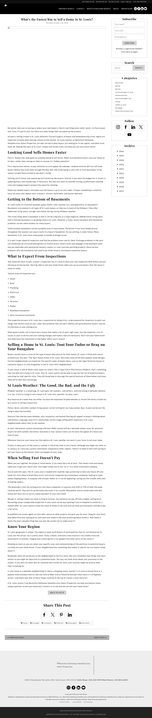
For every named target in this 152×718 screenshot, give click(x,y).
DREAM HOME (127, 9)
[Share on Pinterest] (61, 615)
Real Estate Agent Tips (123, 98)
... (92, 623)
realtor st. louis (120, 105)
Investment (47, 623)
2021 (121, 173)
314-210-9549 (141, 1)
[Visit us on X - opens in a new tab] (141, 127)
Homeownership (121, 95)
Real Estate (85, 623)
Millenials (59, 623)
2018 (121, 186)
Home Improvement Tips (124, 111)
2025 (121, 155)
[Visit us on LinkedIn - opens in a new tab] (142, 8)
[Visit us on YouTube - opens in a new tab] (145, 8)
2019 (121, 182)
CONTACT (80, 9)
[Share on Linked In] (70, 615)
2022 (121, 169)
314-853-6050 (121, 680)
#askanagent (72, 623)
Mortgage (35, 623)
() (88, 1)
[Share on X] (53, 615)
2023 (121, 164)
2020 (121, 178)
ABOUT (116, 9)
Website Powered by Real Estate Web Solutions (76, 710)
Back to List (56, 593)
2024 (121, 160)
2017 (121, 191)
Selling (117, 86)
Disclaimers (91, 714)
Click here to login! (129, 52)
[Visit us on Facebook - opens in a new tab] (138, 8)
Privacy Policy (65, 702)
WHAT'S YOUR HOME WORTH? (99, 9)
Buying (117, 89)
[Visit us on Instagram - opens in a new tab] (135, 8)
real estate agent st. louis (124, 92)
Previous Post (16, 638)
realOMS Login (101, 714)
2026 (121, 151)
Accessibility (77, 702)
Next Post (99, 638)
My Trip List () (114, 1)
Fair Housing (88, 702)
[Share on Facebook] (44, 615)
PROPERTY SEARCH (66, 9)
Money (25, 623)
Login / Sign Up (126, 1)
